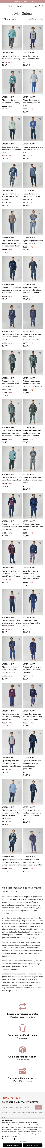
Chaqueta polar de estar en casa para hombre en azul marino (11, 290)
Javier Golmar (8, 53)
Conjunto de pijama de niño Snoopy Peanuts (31, 57)
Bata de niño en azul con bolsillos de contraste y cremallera (32, 670)
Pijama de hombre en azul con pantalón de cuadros (10, 196)
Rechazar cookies (12, 1145)
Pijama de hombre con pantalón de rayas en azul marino (31, 196)
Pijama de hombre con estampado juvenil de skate (31, 103)
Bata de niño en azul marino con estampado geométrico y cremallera (32, 862)
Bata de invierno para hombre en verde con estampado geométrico (32, 384)
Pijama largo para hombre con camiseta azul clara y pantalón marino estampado (12, 814)
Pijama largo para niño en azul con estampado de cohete (12, 337)
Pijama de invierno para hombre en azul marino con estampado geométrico (32, 765)
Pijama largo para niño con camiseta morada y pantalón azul (11, 717)
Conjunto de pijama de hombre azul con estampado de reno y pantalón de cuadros (31, 575)
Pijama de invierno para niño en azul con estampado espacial (32, 337)
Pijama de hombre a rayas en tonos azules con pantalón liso (10, 670)
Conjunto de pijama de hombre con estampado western (11, 150)
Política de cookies (8, 1139)
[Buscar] (36, 6)
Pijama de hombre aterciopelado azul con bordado (32, 623)
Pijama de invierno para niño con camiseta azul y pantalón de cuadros (32, 717)
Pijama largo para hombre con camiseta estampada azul (33, 150)
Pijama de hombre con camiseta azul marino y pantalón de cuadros (32, 290)
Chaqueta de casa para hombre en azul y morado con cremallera (12, 527)
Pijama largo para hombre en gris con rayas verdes (33, 241)
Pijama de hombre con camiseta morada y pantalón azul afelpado (11, 573)
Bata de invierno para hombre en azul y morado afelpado (33, 527)
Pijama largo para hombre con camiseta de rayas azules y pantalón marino (12, 862)
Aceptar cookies (33, 1145)
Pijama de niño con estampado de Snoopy (11, 101)
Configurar (22, 1142)
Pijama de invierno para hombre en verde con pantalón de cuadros (32, 433)
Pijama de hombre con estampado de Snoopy (11, 57)
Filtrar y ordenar (10, 19)
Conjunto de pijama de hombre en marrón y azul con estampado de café (11, 243)
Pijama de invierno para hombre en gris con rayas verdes (33, 480)
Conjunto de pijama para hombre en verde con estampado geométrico (11, 433)
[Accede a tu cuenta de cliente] (39, 6)
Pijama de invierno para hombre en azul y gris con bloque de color (12, 623)
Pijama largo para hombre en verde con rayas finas (12, 478)
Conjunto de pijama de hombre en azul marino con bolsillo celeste (32, 813)
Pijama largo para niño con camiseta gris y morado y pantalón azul (11, 763)
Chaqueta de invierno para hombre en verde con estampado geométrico (10, 385)
